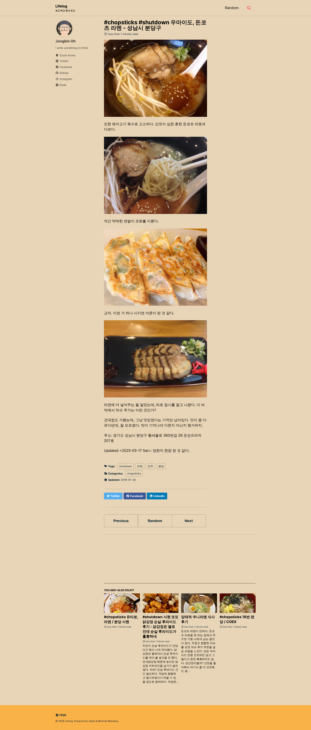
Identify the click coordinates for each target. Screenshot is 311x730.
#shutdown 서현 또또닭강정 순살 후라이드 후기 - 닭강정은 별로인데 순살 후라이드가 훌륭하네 (161, 626)
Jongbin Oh (65, 41)
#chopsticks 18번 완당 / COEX (237, 619)
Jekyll (91, 721)
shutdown (125, 466)
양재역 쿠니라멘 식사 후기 (198, 619)
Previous (121, 521)
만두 (150, 466)
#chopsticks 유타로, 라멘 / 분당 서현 (121, 619)
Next (189, 521)
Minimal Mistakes (108, 721)
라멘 (140, 466)
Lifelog (65, 8)
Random (232, 8)
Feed (62, 715)
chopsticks (134, 473)
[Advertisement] (180, 560)
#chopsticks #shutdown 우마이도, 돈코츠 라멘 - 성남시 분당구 (155, 25)
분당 (161, 466)
